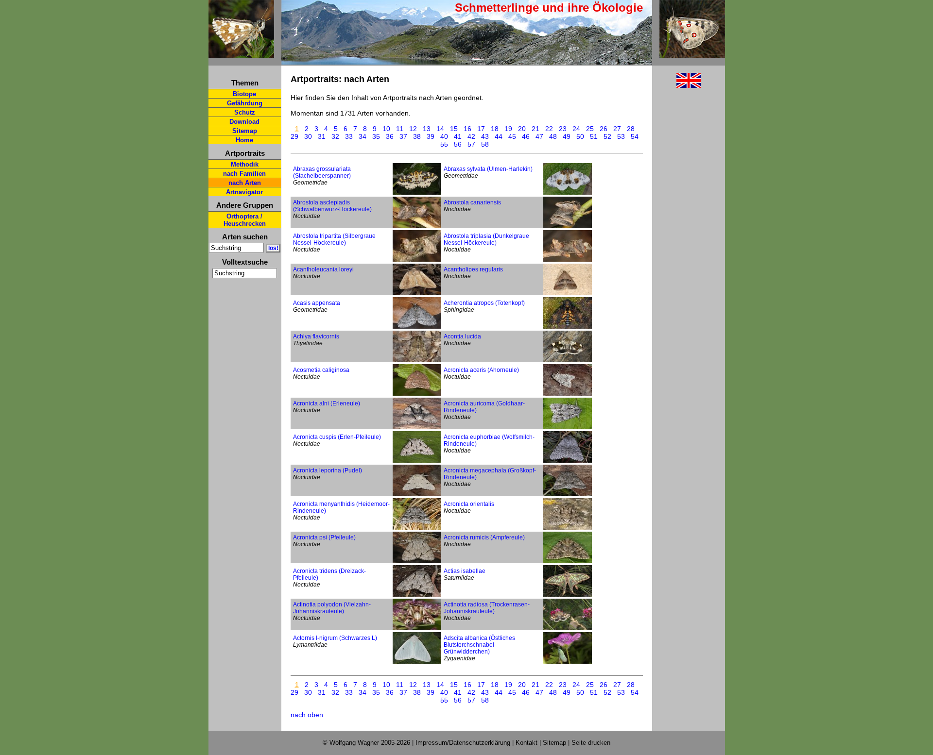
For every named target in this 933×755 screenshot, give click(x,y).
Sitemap (244, 130)
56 (458, 144)
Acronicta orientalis (469, 504)
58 (485, 144)
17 (481, 129)
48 (553, 136)
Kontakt (526, 742)
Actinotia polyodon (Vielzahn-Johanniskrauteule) (332, 608)
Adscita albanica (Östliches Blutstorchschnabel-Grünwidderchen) (479, 645)
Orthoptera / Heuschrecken (245, 220)
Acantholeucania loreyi (323, 269)
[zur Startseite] (241, 54)
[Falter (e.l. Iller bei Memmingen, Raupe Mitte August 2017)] (417, 494)
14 (440, 129)
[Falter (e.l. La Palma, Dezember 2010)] (417, 293)
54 (635, 136)
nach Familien (244, 173)
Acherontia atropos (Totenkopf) (484, 303)
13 (427, 129)
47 (539, 136)
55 (444, 144)
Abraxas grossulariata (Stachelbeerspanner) (322, 172)
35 (376, 136)
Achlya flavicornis (316, 336)
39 (430, 136)
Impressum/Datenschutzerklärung (462, 742)
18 (495, 129)
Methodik (245, 164)
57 (471, 144)
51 (594, 136)
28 (631, 129)
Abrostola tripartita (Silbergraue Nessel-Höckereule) (334, 239)
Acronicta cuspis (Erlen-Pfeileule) (337, 437)
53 (621, 136)
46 (526, 136)
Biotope (244, 94)
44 (498, 136)
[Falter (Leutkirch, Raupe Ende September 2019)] (417, 527)
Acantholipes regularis (473, 269)
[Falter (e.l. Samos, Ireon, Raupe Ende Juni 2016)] (567, 293)
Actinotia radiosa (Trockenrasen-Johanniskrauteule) (487, 608)
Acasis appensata (316, 303)
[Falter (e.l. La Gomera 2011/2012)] (567, 226)
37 (403, 136)
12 (413, 129)
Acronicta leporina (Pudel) (327, 470)
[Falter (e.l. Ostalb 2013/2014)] (417, 226)
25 (590, 129)
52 (607, 136)
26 (603, 129)
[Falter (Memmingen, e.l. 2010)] (567, 561)
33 (349, 136)
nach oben (307, 715)
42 (471, 136)
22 (549, 129)
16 (467, 129)
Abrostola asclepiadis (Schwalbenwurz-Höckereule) (332, 206)
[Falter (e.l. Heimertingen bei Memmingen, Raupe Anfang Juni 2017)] (417, 192)
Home (244, 140)
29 (294, 136)
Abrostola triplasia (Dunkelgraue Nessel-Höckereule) (486, 239)
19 (508, 129)
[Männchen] (567, 594)
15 (454, 129)
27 (617, 129)
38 (417, 136)
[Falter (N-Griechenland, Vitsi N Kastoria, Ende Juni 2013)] (567, 628)
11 (399, 129)
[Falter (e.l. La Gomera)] (567, 326)
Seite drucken (590, 742)
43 (485, 136)
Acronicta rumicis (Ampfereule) (484, 537)
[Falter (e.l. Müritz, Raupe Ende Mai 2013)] (417, 360)
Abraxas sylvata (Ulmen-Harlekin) (488, 169)
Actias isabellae (464, 571)
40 (444, 136)
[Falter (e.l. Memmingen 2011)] (417, 561)
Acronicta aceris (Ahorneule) (481, 370)
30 (308, 136)
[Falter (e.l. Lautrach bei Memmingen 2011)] (567, 259)
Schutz (244, 112)
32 (335, 136)
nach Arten (244, 182)
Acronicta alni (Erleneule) (326, 403)
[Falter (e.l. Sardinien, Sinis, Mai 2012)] (567, 360)
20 (522, 129)
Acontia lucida (462, 336)
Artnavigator (244, 192)
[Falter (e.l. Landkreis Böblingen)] (567, 427)
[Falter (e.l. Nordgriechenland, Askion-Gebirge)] (417, 594)
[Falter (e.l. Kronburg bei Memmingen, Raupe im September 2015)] (417, 427)
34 (362, 136)
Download (244, 121)
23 (563, 129)
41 (458, 136)
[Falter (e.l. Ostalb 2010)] (417, 259)
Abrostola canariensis (472, 202)
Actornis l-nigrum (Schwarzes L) (335, 638)
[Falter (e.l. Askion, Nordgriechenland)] (567, 527)
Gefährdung (244, 103)
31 (322, 136)
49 (566, 136)
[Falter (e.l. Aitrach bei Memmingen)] (417, 628)
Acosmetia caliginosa (321, 370)
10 (386, 129)
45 (512, 136)
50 (580, 136)
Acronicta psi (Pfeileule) (324, 537)
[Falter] (567, 192)
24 (576, 129)
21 (535, 129)
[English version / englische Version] (676, 85)
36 (390, 136)
